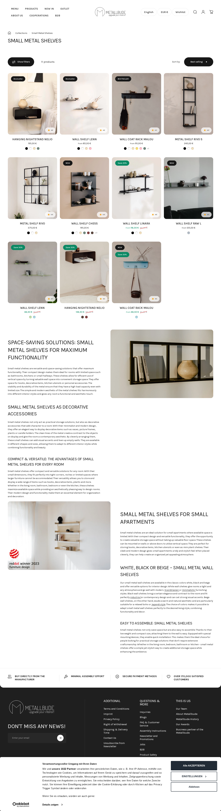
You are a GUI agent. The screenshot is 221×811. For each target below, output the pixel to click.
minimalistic (189, 590)
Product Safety (148, 754)
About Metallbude (186, 713)
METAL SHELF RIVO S (188, 139)
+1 (148, 148)
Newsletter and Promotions (149, 737)
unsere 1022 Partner (64, 768)
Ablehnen (194, 786)
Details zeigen (50, 804)
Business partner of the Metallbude (189, 731)
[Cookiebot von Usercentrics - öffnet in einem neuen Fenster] (21, 804)
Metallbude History (187, 719)
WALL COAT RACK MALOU (136, 139)
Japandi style (158, 604)
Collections (21, 33)
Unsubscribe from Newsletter (114, 745)
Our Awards (182, 724)
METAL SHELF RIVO (32, 223)
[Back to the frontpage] (9, 33)
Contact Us (110, 737)
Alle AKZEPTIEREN (194, 765)
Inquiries (145, 712)
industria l (135, 597)
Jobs (142, 744)
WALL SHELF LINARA (136, 223)
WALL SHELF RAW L (188, 223)
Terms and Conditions (116, 708)
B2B (142, 749)
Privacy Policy (111, 719)
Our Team (181, 708)
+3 (96, 233)
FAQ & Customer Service (150, 724)
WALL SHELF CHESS (84, 223)
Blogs (143, 717)
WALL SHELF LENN (84, 139)
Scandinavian (172, 590)
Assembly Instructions (153, 730)
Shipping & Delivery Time (115, 731)
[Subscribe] (60, 738)
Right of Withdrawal (115, 724)
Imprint (108, 713)
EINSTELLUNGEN (192, 776)
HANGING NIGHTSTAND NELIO (32, 139)
